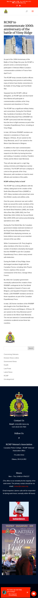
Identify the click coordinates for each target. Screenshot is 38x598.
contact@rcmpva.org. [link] (21, 486)
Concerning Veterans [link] (11, 354)
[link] (26, 1)
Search (31, 348)
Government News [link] (10, 361)
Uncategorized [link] (9, 379)
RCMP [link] (6, 376)
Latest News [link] (8, 372)
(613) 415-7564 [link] (20, 427)
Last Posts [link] (7, 368)
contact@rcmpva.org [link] (22, 424)
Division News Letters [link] (11, 358)
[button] (17, 6)
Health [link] (6, 365)
